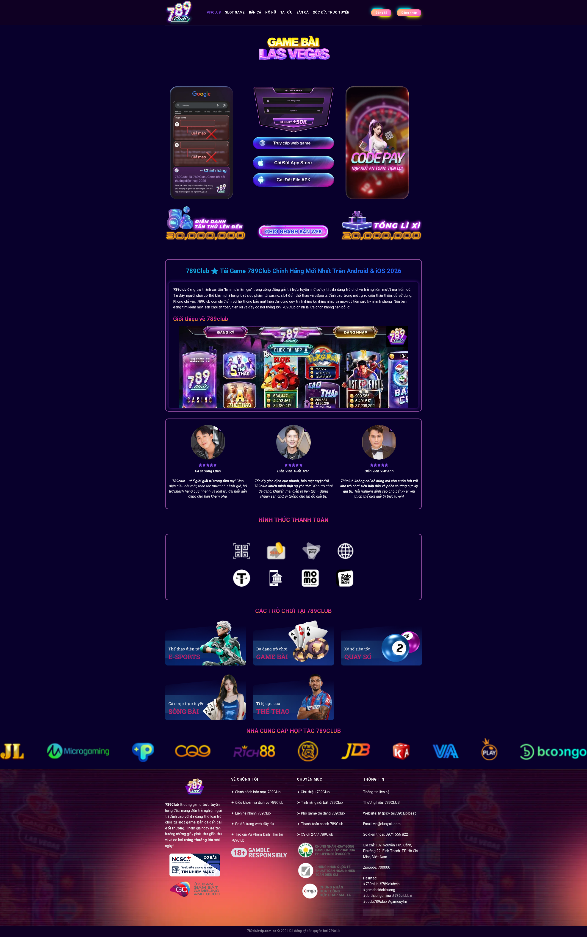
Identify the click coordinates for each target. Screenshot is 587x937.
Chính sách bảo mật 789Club (258, 792)
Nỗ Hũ (270, 12)
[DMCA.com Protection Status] (378, 915)
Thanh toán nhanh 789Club (322, 824)
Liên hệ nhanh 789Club (253, 813)
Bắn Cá (255, 12)
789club (213, 12)
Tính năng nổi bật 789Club (322, 802)
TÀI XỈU (286, 12)
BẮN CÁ (302, 12)
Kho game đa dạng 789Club (323, 813)
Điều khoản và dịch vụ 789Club (259, 802)
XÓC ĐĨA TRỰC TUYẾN (331, 12)
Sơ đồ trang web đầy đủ (254, 824)
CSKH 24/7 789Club (317, 834)
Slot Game (235, 12)
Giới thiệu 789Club (315, 792)
